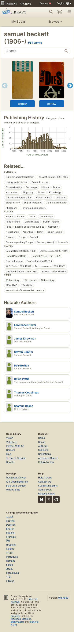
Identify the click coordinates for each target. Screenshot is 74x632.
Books (41, 442)
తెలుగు (9, 568)
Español (10, 532)
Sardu (9, 564)
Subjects (43, 450)
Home (41, 437)
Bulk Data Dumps (16, 485)
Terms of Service (15, 458)
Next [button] (70, 90)
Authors (42, 446)
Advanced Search (48, 458)
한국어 (9, 552)
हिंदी (8, 540)
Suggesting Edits (48, 485)
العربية (9, 516)
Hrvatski (11, 544)
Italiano (10, 548)
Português (12, 556)
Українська (12, 572)
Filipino (10, 581)
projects (15, 616)
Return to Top (46, 462)
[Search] (51, 11)
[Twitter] (49, 499)
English (10, 528)
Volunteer (11, 442)
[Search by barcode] (59, 11)
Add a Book (45, 489)
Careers (10, 450)
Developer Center (16, 477)
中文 (8, 576)
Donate (45, 3)
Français (11, 536)
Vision (9, 437)
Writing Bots (13, 489)
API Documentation (17, 481)
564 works (35, 42)
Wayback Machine (21, 618)
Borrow (22, 103)
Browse (53, 21)
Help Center (45, 477)
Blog (8, 454)
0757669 (63, 597)
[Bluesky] (41, 499)
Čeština (10, 520)
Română (10, 560)
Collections (44, 454)
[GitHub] (56, 499)
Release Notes (46, 493)
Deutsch (11, 524)
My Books (18, 21)
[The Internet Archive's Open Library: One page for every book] (16, 11)
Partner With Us (15, 446)
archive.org (17, 621)
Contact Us (44, 481)
